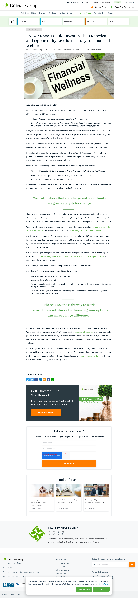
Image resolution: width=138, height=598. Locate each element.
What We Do (60, 576)
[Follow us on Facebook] (98, 577)
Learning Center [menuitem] (84, 13)
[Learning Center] (12, 21)
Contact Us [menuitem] (112, 13)
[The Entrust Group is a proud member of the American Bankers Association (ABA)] (20, 585)
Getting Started (95, 50)
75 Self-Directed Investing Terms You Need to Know (67, 501)
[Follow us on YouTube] (93, 577)
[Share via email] (44, 379)
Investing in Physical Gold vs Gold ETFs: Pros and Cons (95, 501)
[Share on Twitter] (32, 379)
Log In (118, 2)
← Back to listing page (34, 30)
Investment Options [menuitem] (47, 13)
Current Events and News (65, 50)
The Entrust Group (35, 50)
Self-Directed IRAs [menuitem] (28, 13)
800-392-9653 (11, 568)
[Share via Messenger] (48, 379)
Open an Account (101, 7)
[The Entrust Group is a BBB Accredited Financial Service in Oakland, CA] (8, 585)
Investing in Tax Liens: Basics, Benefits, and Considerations (39, 502)
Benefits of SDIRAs (82, 50)
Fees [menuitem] (87, 2)
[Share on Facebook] (36, 379)
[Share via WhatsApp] (52, 379)
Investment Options (63, 567)
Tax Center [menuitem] (95, 2)
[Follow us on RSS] (112, 577)
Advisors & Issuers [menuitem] (66, 13)
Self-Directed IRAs (62, 564)
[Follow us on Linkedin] (103, 577)
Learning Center (61, 573)
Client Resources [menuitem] (105, 2)
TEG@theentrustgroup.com (16, 576)
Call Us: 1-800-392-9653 (75, 2)
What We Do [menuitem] (99, 13)
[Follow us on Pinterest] (107, 577)
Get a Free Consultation (124, 7)
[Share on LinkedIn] (40, 379)
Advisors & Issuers (62, 570)
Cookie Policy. (104, 584)
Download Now (46, 412)
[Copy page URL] (28, 379)
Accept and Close (84, 589)
